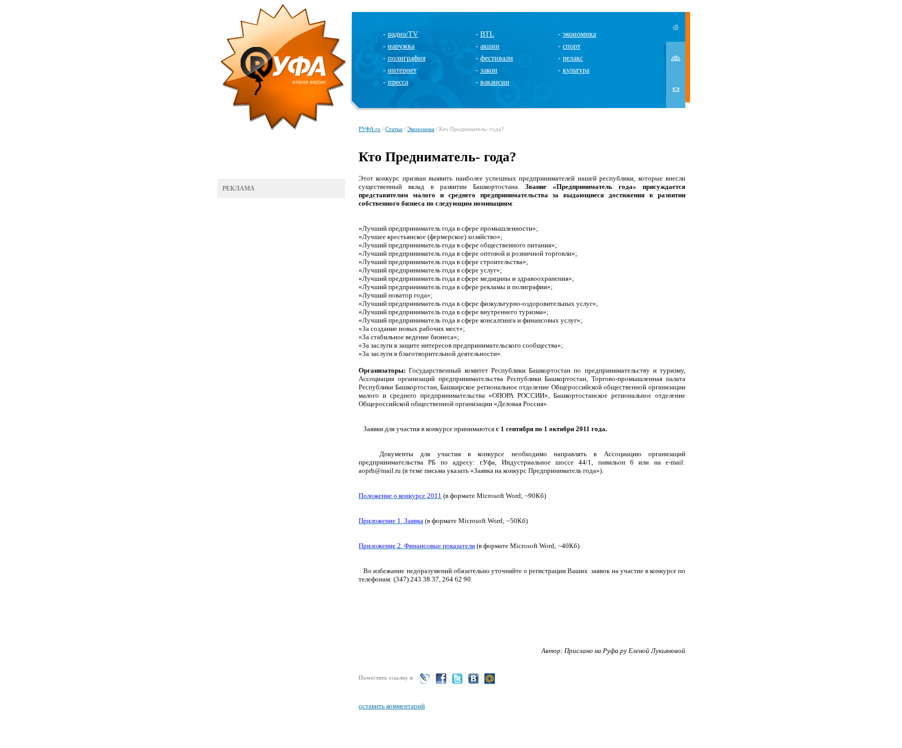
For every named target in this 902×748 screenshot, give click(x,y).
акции (490, 46)
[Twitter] (457, 683)
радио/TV (403, 34)
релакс (573, 58)
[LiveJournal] (425, 683)
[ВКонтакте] (473, 683)
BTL (487, 34)
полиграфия (406, 58)
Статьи (393, 129)
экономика (579, 34)
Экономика (420, 129)
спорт (571, 46)
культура (576, 70)
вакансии (494, 82)
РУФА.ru (370, 129)
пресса (398, 82)
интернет (402, 70)
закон (488, 70)
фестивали (496, 58)
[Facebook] (441, 683)
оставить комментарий (392, 706)
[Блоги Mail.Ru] (489, 683)
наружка (401, 46)
